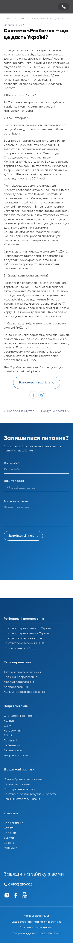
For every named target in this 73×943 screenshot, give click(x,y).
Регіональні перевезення (24, 618)
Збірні (8, 735)
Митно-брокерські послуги (23, 779)
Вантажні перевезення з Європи (26, 633)
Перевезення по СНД (19, 648)
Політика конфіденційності (36, 927)
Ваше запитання (16, 501)
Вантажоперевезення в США (24, 643)
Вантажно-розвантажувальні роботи (30, 794)
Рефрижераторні (16, 755)
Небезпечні (12, 745)
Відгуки (9, 837)
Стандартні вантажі (18, 715)
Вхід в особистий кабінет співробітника (36, 922)
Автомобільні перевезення (22, 672)
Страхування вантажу (19, 789)
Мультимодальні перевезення (24, 691)
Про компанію (13, 823)
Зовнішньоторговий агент (22, 799)
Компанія (11, 813)
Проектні (10, 740)
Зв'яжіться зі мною (21, 535)
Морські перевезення (19, 682)
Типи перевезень (17, 662)
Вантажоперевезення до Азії (24, 638)
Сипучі (8, 725)
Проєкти (10, 833)
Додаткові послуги (19, 769)
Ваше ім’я (11, 463)
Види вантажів (16, 706)
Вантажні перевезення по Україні (27, 628)
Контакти (10, 847)
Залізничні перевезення (20, 677)
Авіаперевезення (16, 687)
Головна (8, 19)
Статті (21, 19)
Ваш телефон (15, 481)
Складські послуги (17, 784)
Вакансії (9, 842)
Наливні (9, 720)
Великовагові (13, 750)
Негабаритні (13, 730)
